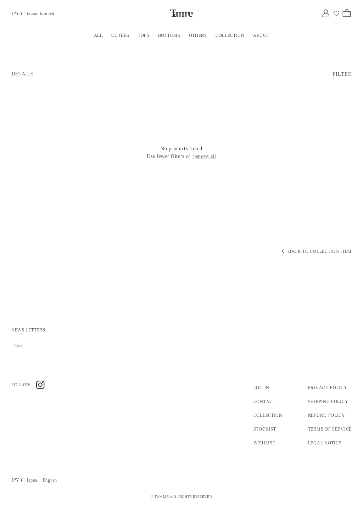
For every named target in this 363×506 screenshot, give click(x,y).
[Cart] (347, 13)
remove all (204, 156)
